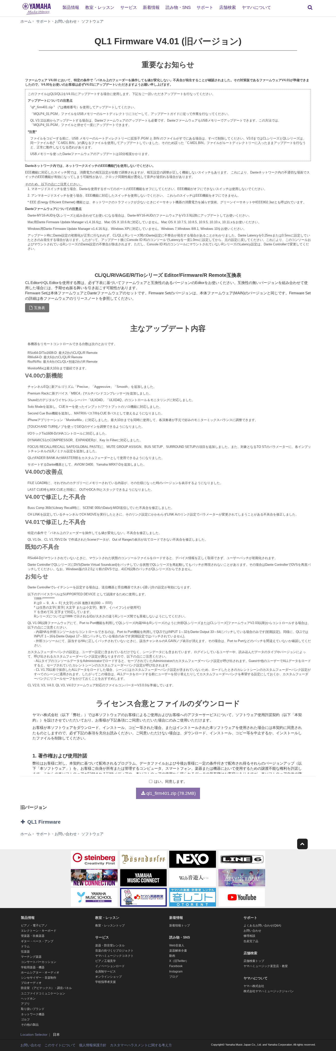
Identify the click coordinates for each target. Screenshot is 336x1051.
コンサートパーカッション (38, 962)
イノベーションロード (110, 966)
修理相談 (249, 936)
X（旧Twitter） (179, 961)
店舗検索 (227, 7)
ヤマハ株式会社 (254, 986)
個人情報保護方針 (93, 1045)
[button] (69, 822)
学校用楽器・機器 (33, 967)
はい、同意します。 (170, 781)
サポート (205, 7)
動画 (172, 955)
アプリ (25, 1003)
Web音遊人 (176, 945)
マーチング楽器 (31, 956)
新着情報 (151, 7)
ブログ (173, 976)
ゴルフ (25, 1019)
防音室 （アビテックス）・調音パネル (46, 988)
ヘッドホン (28, 998)
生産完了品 (251, 941)
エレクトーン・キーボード (38, 930)
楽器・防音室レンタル (110, 945)
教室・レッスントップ (110, 925)
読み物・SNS (178, 7)
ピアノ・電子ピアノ (34, 925)
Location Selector (33, 1034)
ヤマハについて (256, 7)
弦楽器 (25, 951)
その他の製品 (30, 1024)
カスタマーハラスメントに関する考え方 (141, 1045)
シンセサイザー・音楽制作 (38, 977)
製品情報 (70, 7)
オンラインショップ (108, 976)
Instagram (176, 971)
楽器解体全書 (178, 950)
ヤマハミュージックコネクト (114, 955)
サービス (128, 7)
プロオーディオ (31, 983)
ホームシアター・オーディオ (40, 972)
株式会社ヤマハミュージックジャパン (269, 991)
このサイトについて (60, 1045)
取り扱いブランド (33, 1009)
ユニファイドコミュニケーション (43, 993)
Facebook (176, 966)
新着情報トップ (179, 925)
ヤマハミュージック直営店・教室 (266, 966)
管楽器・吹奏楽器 (33, 936)
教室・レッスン (99, 7)
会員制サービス (105, 971)
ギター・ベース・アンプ (37, 941)
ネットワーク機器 (33, 1014)
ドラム (25, 946)
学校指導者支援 (105, 982)
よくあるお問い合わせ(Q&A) (262, 925)
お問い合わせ (252, 930)
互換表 (39, 308)
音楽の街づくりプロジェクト (114, 950)
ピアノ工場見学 (105, 961)
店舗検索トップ (254, 961)
